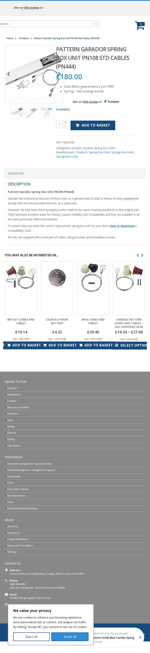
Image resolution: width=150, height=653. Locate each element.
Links (10, 502)
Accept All (70, 637)
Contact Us (13, 533)
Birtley (10, 426)
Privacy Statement (17, 539)
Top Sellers (14, 445)
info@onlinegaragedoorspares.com (30, 598)
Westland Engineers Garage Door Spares (31, 470)
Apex (10, 420)
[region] (51, 624)
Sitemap (12, 552)
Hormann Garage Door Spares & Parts (29, 463)
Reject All (31, 637)
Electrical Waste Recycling (22, 508)
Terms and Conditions (20, 545)
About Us (12, 526)
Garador (76, 148)
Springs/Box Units (123, 152)
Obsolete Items (16, 495)
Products (82, 152)
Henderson (14, 394)
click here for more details (50, 587)
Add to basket (96, 125)
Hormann (12, 413)
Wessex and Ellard (18, 407)
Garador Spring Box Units (99, 148)
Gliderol (11, 432)
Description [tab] (16, 173)
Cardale (11, 401)
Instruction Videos (18, 489)
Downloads (14, 476)
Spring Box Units (99, 152)
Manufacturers (65, 152)
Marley (11, 439)
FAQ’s (10, 482)
